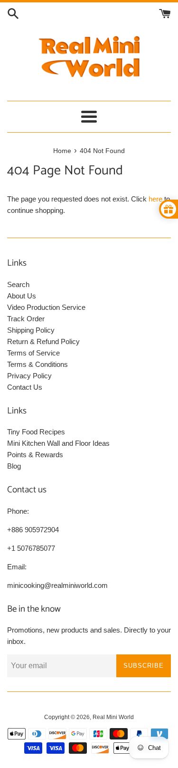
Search (18, 284)
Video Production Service (46, 307)
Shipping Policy (31, 330)
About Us (21, 296)
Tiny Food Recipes (36, 432)
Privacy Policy (29, 376)
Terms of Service (33, 353)
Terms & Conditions (37, 364)
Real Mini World (113, 717)
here (155, 199)
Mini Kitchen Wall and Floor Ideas (58, 443)
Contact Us (24, 387)
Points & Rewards (35, 455)
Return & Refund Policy (43, 341)
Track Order (26, 319)
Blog (14, 466)
